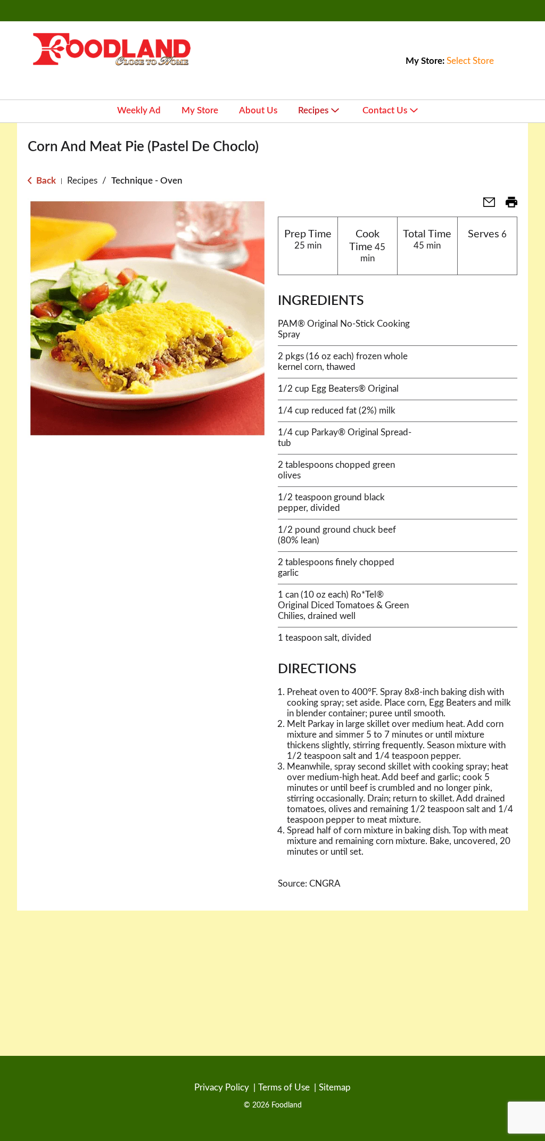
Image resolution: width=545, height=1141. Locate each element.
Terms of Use (284, 1087)
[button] (485, 205)
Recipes (82, 180)
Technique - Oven (147, 180)
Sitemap (335, 1087)
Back (45, 180)
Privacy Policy (221, 1087)
